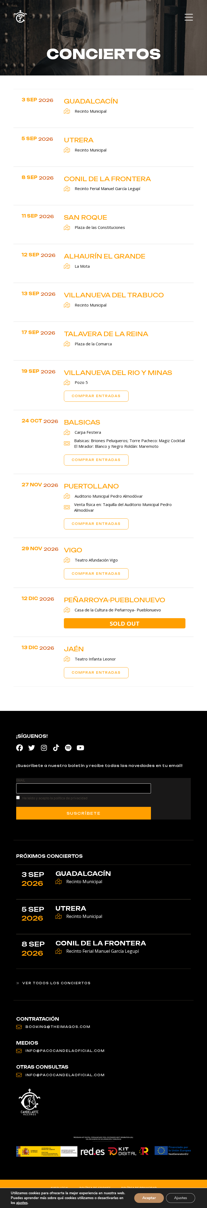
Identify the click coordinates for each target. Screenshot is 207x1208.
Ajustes (180, 1197)
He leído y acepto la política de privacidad (55, 798)
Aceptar (149, 1197)
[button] (189, 17)
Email (20, 780)
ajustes (21, 1202)
